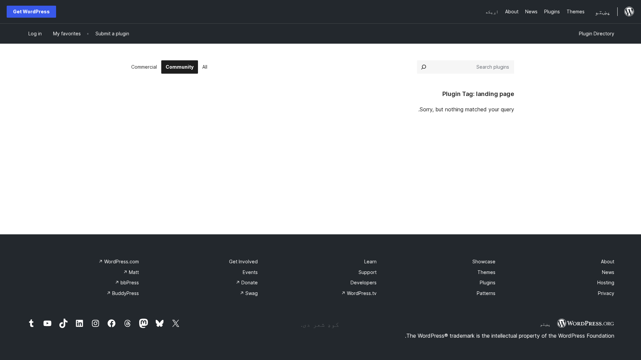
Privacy (606, 293)
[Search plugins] (423, 67)
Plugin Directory (596, 33)
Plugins (487, 282)
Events (250, 272)
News (608, 272)
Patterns (486, 293)
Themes (486, 272)
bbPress (127, 282)
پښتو (545, 324)
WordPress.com (118, 261)
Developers (364, 282)
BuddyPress (122, 293)
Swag (249, 293)
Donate (247, 282)
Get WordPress (31, 11)
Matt (131, 272)
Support (368, 272)
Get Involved (243, 261)
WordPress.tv (359, 293)
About (607, 261)
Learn (370, 261)
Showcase (483, 261)
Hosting (605, 282)
